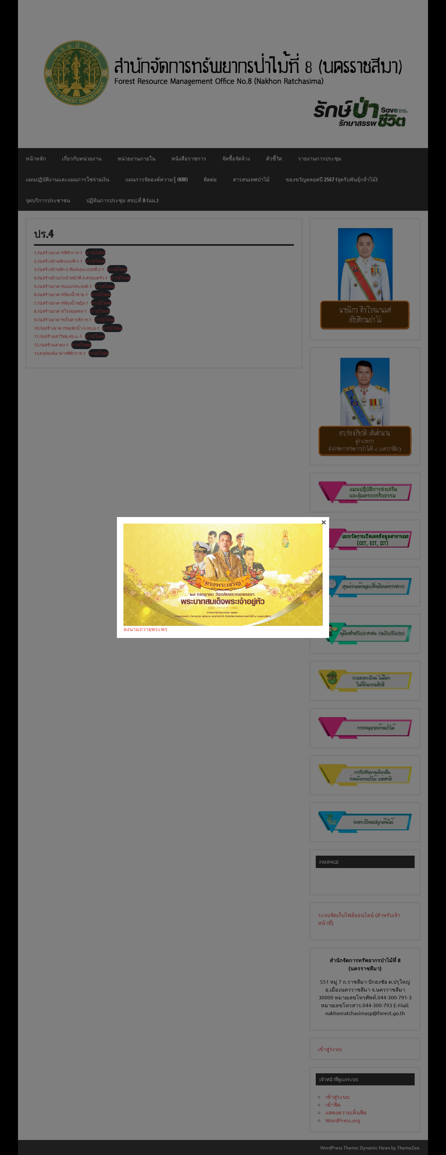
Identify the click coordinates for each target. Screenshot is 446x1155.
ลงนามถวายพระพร (145, 629)
